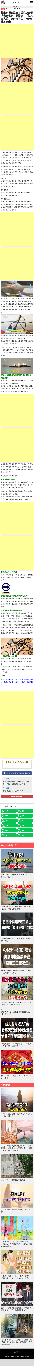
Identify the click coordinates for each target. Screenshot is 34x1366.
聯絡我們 (17, 1352)
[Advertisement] (17, 41)
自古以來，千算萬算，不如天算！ (14, 1180)
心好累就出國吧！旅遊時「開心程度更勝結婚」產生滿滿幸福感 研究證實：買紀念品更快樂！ (16, 1342)
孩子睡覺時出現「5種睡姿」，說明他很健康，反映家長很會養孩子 (16, 783)
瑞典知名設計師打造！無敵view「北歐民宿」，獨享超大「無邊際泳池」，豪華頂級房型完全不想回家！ (16, 1148)
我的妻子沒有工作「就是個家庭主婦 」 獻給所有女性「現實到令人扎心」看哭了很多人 (17, 681)
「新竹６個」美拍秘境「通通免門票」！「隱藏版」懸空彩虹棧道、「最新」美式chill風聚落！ (16, 1244)
